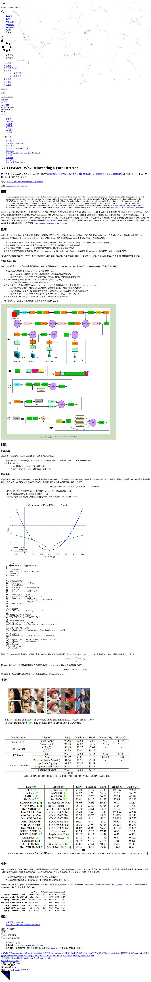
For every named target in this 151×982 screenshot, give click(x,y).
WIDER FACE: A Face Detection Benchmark (23, 152)
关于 (10, 19)
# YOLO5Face (81, 953)
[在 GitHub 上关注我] (5, 980)
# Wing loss (20, 956)
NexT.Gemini (15, 970)
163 (4, 107)
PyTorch (9, 128)
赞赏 (3, 932)
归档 (11, 28)
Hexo (5, 970)
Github (11, 107)
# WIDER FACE (68, 953)
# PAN (42, 956)
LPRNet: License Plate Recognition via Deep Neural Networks (27, 958)
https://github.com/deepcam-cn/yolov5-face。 (52, 223)
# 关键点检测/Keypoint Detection (106, 953)
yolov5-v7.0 (64, 885)
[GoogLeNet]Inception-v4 (15, 161)
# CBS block (67, 956)
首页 (10, 16)
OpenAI (9, 124)
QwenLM (9, 130)
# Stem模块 (29, 956)
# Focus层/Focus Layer (81, 956)
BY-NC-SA (54, 948)
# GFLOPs (37, 953)
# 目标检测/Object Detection (12, 953)
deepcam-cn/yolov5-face (18, 186)
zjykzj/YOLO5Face (123, 885)
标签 (12, 22)
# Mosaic (49, 956)
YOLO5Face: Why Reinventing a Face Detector (25, 182)
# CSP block (57, 956)
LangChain (10, 121)
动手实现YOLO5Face (14, 922)
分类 (11, 25)
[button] (75, 12)
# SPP (37, 956)
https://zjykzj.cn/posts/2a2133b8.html (29, 945)
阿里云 (8, 119)
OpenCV (9, 126)
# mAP (90, 953)
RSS (9, 30)
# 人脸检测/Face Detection (51, 953)
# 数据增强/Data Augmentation (132, 953)
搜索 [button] (10, 32)
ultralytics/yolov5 (75, 869)
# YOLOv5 (27, 953)
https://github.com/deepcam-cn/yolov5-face (128, 207)
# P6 (92, 956)
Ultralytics (9, 132)
